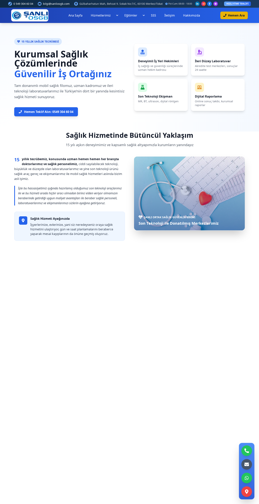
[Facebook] (209, 4)
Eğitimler (130, 15)
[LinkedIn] (197, 4)
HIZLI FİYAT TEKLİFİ (237, 3)
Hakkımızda (191, 15)
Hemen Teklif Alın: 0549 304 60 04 (48, 112)
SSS (153, 15)
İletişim (169, 15)
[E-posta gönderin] (246, 464)
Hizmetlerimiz (101, 15)
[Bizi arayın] (246, 450)
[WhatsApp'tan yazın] (246, 478)
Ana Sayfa (75, 15)
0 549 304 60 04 (23, 4)
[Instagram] (203, 4)
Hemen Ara (236, 15)
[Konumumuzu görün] (246, 491)
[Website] (215, 4)
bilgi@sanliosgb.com (56, 4)
